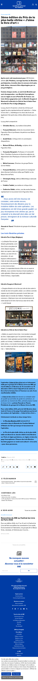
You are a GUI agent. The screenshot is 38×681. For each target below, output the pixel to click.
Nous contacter (19, 603)
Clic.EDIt (19, 622)
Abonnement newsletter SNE (19, 605)
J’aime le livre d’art (16, 382)
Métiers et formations (19, 642)
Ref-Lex (19, 624)
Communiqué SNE (6, 460)
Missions (19, 655)
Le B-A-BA (19, 634)
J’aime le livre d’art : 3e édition (8, 497)
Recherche (36, 5)
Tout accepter (6, 674)
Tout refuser (16, 674)
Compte (33, 5)
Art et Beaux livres (5, 495)
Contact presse (19, 596)
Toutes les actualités (30, 510)
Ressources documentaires (19, 648)
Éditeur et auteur (19, 636)
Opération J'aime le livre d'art (20, 460)
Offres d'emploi (19, 629)
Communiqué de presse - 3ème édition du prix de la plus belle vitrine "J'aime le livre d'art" (16, 482)
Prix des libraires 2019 (12, 421)
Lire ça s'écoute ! (19, 618)
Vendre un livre (19, 640)
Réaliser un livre (19, 638)
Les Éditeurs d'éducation (19, 620)
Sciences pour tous (19, 616)
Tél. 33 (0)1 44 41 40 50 (19, 588)
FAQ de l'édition (19, 644)
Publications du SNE (19, 646)
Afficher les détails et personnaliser (12, 677)
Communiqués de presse (19, 598)
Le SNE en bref (19, 653)
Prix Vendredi (19, 626)
